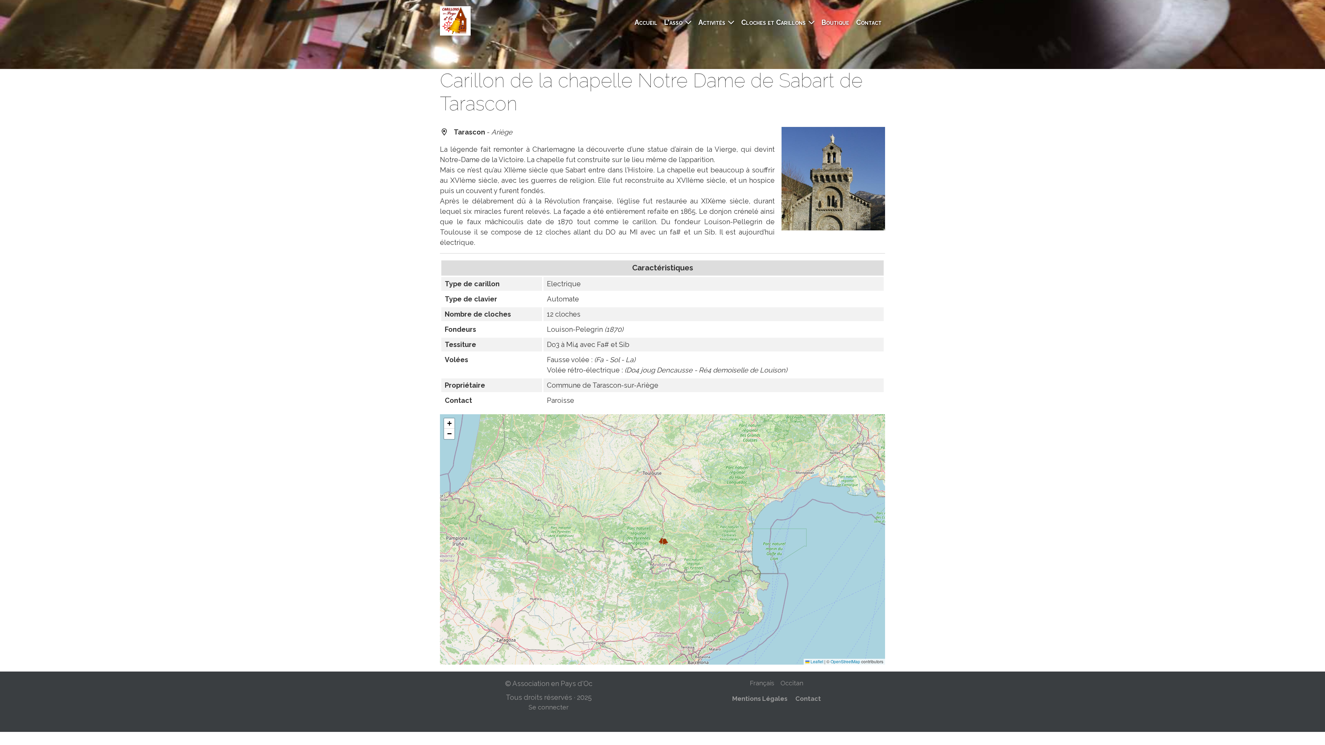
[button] (666, 543)
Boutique (835, 22)
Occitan (792, 683)
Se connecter (549, 707)
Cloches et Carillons (773, 22)
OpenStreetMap (845, 661)
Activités (711, 22)
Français (762, 683)
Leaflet (816, 661)
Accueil (646, 22)
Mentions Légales (759, 698)
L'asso (673, 22)
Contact (869, 22)
